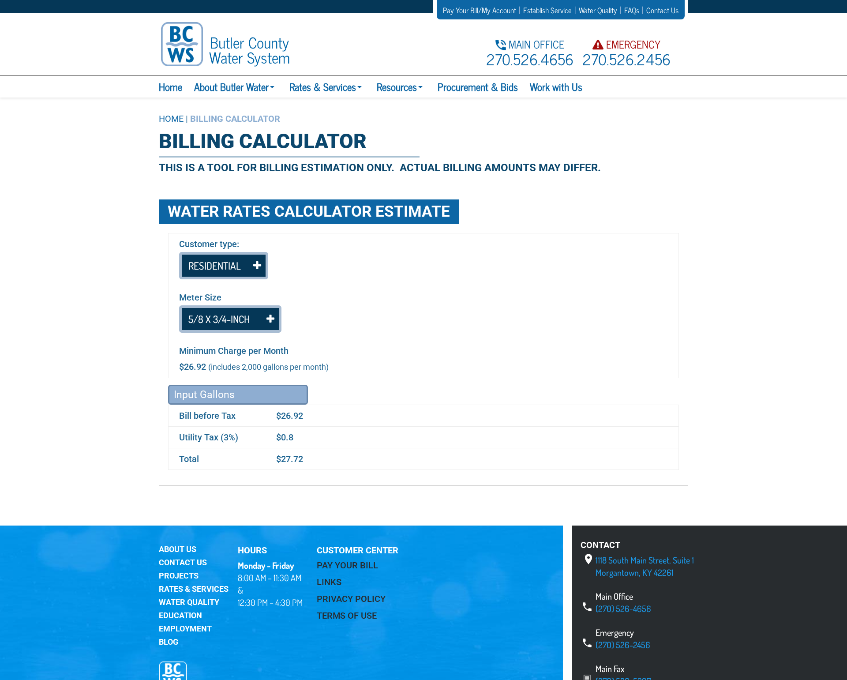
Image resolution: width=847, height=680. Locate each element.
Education (180, 615)
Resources (397, 86)
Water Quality (189, 602)
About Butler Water (231, 86)
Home (170, 86)
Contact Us (183, 562)
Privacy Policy (351, 599)
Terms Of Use (347, 615)
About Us (177, 549)
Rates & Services (322, 86)
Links (329, 582)
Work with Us (556, 86)
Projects (179, 575)
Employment (185, 628)
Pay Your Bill (347, 565)
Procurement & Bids (478, 86)
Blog (168, 641)
